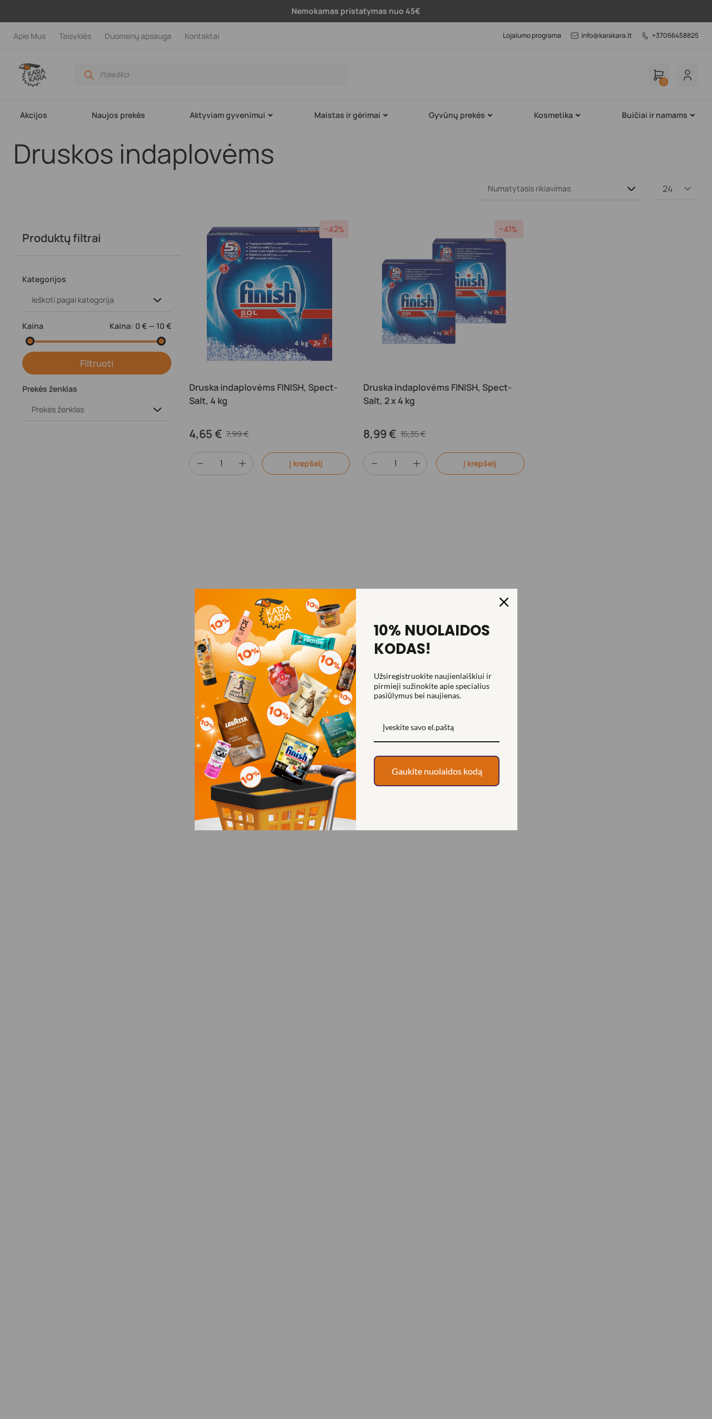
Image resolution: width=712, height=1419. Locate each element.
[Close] (504, 602)
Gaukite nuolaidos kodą (437, 771)
